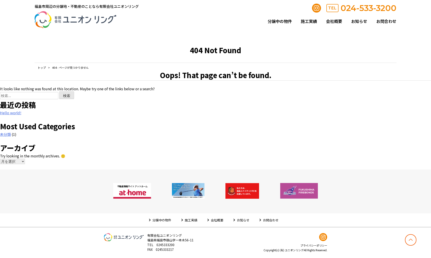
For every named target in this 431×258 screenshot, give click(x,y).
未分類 (5, 134)
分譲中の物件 (280, 21)
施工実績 (309, 21)
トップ (42, 67)
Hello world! (10, 112)
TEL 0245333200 (160, 245)
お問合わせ (386, 21)
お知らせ (359, 21)
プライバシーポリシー (313, 245)
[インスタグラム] (316, 8)
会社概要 (334, 21)
